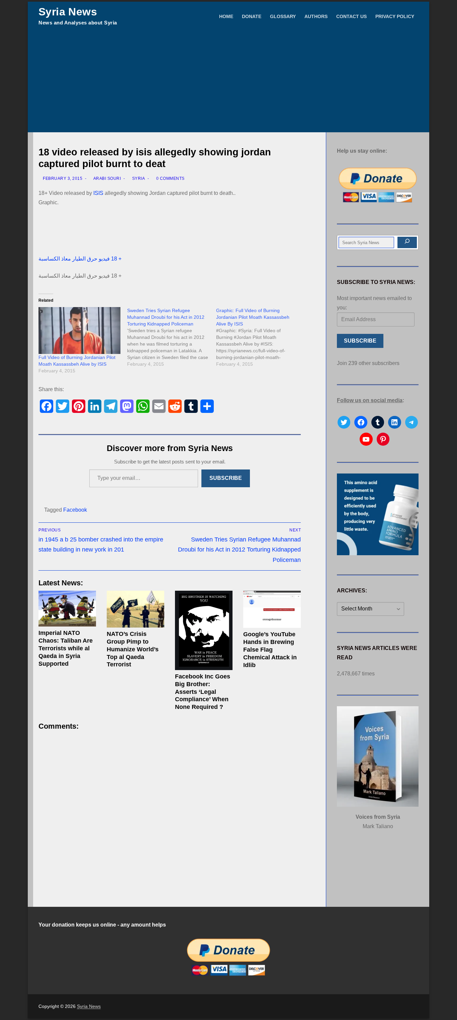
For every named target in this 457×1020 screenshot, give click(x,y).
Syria (138, 178)
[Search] (407, 242)
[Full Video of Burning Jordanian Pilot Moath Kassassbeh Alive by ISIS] (79, 330)
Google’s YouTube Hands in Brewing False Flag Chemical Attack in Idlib (270, 649)
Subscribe (225, 478)
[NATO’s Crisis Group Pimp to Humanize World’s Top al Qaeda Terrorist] (135, 609)
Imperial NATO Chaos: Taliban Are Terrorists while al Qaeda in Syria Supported (65, 648)
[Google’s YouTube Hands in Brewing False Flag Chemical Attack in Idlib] (272, 609)
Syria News (67, 12)
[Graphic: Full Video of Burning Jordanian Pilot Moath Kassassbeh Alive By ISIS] (260, 337)
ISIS (98, 193)
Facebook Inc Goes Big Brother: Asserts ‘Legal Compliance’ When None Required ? (202, 691)
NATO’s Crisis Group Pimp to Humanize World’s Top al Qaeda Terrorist (133, 649)
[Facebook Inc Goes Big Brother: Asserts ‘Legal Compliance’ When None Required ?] (204, 630)
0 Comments (170, 178)
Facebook (75, 510)
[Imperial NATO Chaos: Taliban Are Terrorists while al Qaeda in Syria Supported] (67, 609)
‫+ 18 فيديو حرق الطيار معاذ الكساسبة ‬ (80, 259)
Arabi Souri (106, 178)
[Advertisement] (228, 82)
